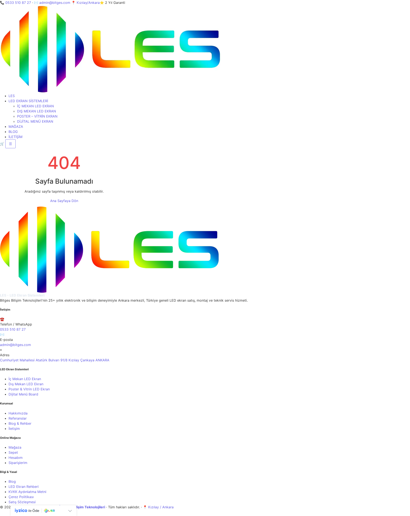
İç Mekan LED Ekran (25, 379)
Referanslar (18, 418)
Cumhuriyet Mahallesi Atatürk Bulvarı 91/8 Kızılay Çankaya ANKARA (54, 360)
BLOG (13, 131)
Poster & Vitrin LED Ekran (29, 389)
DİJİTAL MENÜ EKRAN (35, 121)
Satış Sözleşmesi (22, 502)
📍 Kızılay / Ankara (158, 507)
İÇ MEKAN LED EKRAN (35, 106)
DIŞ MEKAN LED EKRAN (36, 111)
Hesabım (16, 457)
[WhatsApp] (3, 513)
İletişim (14, 428)
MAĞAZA (16, 126)
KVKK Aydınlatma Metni (27, 492)
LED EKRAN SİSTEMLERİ (28, 101)
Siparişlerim (18, 463)
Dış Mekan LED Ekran (26, 384)
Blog (12, 481)
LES (12, 96)
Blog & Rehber (20, 423)
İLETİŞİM (15, 137)
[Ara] (8, 513)
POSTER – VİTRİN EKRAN (37, 116)
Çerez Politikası (21, 497)
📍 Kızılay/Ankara (85, 2)
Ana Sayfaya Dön (64, 201)
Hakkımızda (18, 413)
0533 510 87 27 (18, 2)
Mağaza (15, 447)
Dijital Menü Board (23, 394)
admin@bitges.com (54, 2)
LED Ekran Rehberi (24, 486)
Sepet (13, 452)
